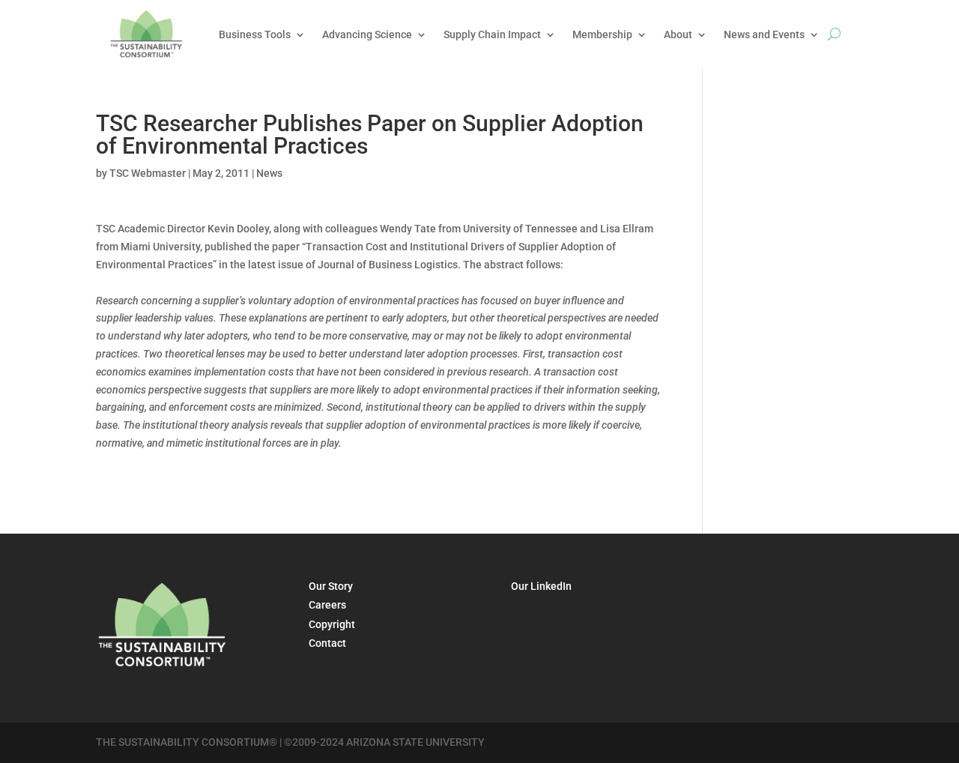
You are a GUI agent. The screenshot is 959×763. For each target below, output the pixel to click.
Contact (327, 643)
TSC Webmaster (147, 173)
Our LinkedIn (541, 586)
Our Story (331, 586)
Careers (327, 605)
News (269, 173)
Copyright (332, 624)
